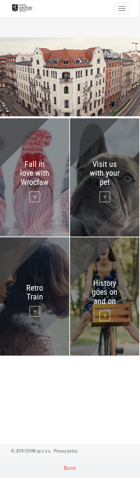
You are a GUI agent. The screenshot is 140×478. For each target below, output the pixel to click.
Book (70, 467)
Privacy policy (65, 451)
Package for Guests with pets (104, 177)
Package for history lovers (34, 296)
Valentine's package (34, 177)
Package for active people (103, 296)
